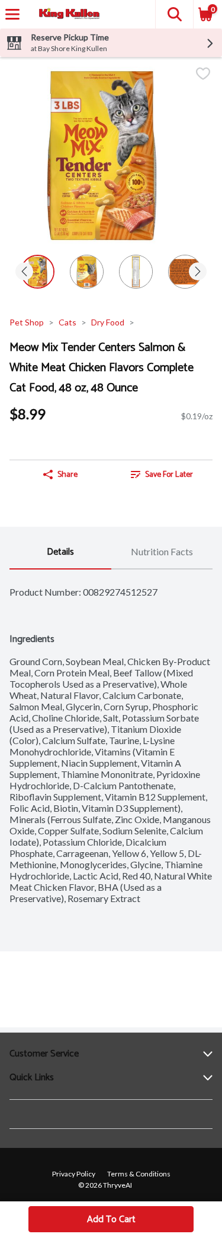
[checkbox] (203, 75)
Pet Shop (26, 322)
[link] (162, 474)
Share (67, 475)
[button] (174, 14)
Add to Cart (111, 1219)
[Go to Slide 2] (87, 272)
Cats (67, 322)
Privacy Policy (73, 1173)
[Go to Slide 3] (136, 272)
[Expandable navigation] (12, 14)
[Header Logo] (67, 15)
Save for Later (169, 475)
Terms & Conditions (138, 1173)
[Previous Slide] (24, 272)
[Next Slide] (198, 272)
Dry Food (107, 322)
